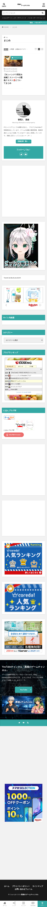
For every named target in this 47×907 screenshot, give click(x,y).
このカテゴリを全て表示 (23, 392)
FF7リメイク (22, 18)
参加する (39, 394)
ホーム (6, 886)
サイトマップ (37, 886)
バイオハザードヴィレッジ (36, 18)
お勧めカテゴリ (20, 49)
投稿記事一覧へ (23, 141)
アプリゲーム (17, 57)
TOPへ (42, 905)
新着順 (6, 49)
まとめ (14, 27)
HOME (6, 27)
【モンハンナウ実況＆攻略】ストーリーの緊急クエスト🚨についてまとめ (13, 78)
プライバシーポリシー (21, 886)
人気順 (12, 49)
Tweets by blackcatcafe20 (12, 278)
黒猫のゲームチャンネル (29, 894)
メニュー (23, 905)
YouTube (23, 690)
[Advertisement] (23, 191)
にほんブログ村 (9, 430)
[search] (42, 13)
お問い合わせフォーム (23, 889)
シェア (14, 905)
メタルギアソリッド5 (9, 18)
